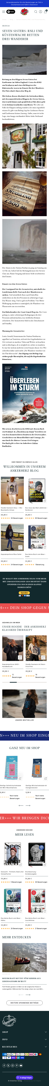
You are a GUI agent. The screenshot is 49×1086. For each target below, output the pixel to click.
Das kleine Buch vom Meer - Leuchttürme (35, 919)
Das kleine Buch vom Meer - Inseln (35, 555)
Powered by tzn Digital (32, 1081)
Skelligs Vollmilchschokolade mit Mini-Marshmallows (10, 787)
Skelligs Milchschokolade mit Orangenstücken (36, 787)
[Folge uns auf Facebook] (4, 1065)
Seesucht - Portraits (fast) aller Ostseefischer (12, 873)
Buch (8, 443)
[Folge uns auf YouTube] (21, 1065)
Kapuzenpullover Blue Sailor (11, 554)
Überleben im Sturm (25, 432)
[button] (21, 805)
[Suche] (35, 11)
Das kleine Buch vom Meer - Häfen (11, 919)
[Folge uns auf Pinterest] (16, 1065)
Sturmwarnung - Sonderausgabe (31, 873)
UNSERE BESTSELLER (24, 720)
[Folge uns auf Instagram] (12, 1065)
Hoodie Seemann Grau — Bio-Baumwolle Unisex (12, 509)
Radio (12, 12)
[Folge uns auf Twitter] (8, 1065)
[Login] (41, 12)
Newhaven (9, 85)
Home (4, 19)
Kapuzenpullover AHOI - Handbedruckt (11, 665)
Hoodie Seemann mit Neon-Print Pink (36, 665)
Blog (11, 19)
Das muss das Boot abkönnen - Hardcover (36, 509)
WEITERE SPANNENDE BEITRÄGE (24, 1003)
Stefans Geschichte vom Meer (19, 105)
